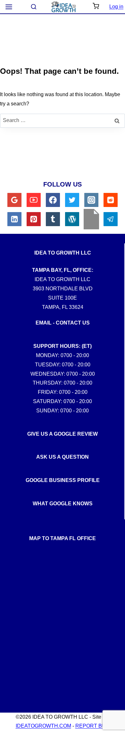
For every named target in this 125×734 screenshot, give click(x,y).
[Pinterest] (33, 219)
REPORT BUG (92, 726)
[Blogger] (91, 219)
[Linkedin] (14, 219)
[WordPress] (72, 219)
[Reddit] (110, 200)
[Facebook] (53, 200)
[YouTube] (33, 200)
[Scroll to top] (115, 518)
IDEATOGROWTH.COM (43, 726)
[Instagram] (91, 200)
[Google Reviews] (14, 200)
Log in (116, 6)
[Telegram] (110, 219)
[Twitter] (72, 200)
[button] (96, 7)
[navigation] (9, 7)
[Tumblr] (53, 219)
